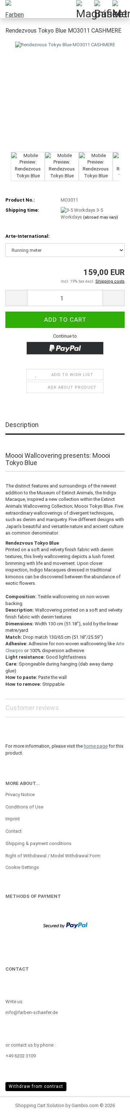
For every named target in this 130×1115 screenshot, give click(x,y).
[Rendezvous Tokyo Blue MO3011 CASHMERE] (65, 113)
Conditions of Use (24, 807)
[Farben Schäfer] (14, 9)
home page (96, 746)
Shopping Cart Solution (39, 1105)
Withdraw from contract (36, 1086)
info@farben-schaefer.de (31, 1012)
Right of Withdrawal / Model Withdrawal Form (52, 855)
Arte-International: (27, 236)
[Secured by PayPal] (65, 925)
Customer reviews (32, 707)
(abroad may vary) (100, 217)
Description (22, 424)
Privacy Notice (20, 794)
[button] (16, 298)
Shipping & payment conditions (38, 843)
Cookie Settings (22, 867)
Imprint (12, 819)
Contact (13, 831)
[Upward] (110, 1104)
